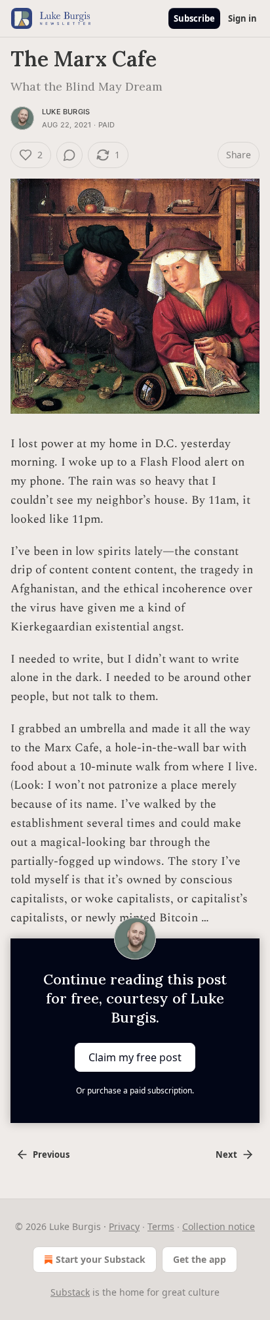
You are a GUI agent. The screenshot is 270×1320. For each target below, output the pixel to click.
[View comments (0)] (69, 155)
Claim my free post (135, 1057)
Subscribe (194, 18)
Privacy (124, 1226)
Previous (51, 1154)
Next (226, 1154)
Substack (70, 1292)
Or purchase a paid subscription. (135, 1090)
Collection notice (218, 1226)
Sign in (242, 18)
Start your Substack (100, 1259)
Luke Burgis (66, 111)
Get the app (199, 1259)
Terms (160, 1226)
